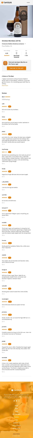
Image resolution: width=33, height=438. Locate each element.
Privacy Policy (17, 425)
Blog (16, 411)
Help (16, 420)
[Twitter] (14, 400)
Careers (16, 417)
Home (28, 2)
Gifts (16, 408)
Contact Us (16, 422)
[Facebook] (16, 400)
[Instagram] (19, 400)
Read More (5, 85)
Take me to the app (16, 68)
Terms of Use (16, 428)
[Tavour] (16, 389)
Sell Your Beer (16, 414)
